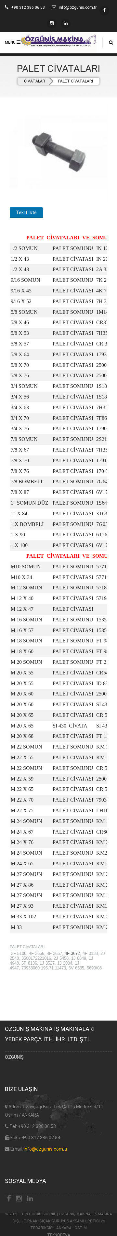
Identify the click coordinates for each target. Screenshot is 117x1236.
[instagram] (104, 11)
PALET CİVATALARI (75, 81)
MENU (11, 42)
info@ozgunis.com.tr (46, 1149)
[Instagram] (52, 23)
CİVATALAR (34, 81)
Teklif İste (26, 212)
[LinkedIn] (66, 23)
